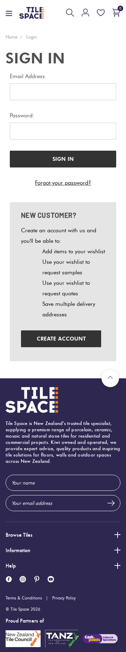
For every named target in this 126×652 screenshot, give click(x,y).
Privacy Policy (64, 597)
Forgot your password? (63, 182)
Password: (22, 115)
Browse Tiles (19, 534)
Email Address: (28, 76)
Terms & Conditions (24, 597)
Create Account (61, 339)
